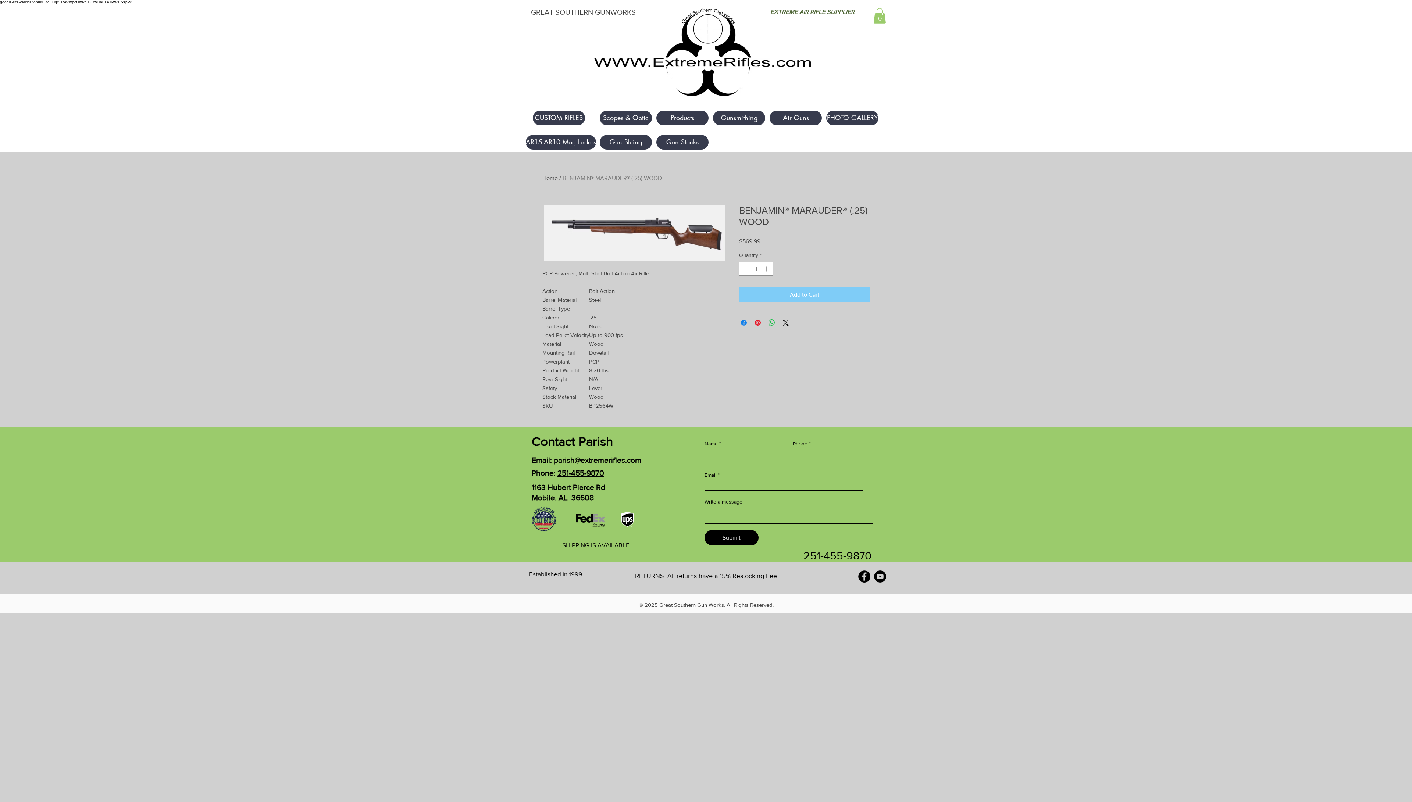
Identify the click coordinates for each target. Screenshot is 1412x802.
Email (710, 474)
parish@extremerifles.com (597, 460)
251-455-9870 (580, 473)
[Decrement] (744, 268)
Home (550, 178)
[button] (879, 16)
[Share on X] (785, 322)
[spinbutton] (756, 268)
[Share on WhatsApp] (771, 322)
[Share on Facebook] (743, 322)
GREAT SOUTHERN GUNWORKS (583, 12)
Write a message (723, 501)
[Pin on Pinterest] (757, 322)
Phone (800, 443)
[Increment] (767, 268)
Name (711, 443)
